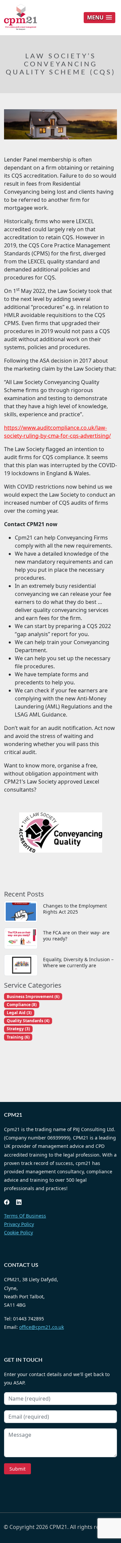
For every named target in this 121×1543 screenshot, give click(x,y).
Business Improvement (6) (33, 996)
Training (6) (18, 1037)
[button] (99, 17)
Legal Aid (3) (19, 1012)
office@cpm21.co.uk (41, 1327)
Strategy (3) (18, 1029)
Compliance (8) (22, 1004)
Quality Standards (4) (28, 1021)
